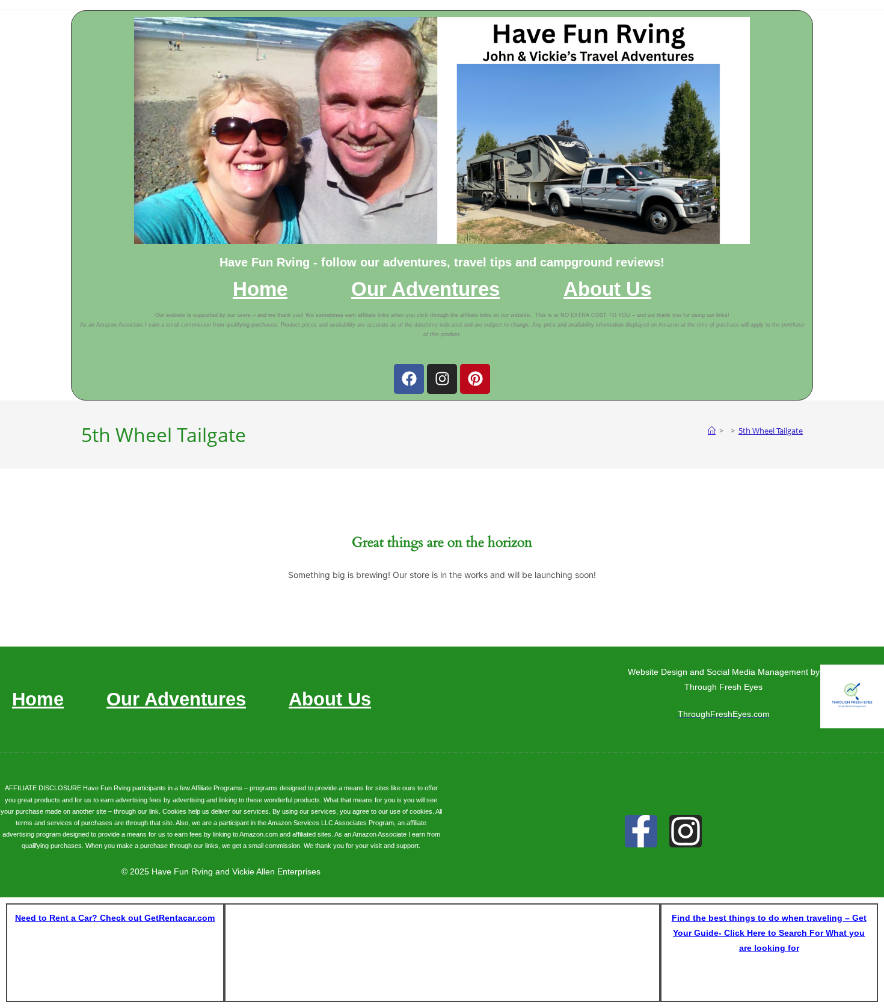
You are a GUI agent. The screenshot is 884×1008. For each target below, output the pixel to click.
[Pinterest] (475, 379)
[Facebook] (409, 379)
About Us (607, 289)
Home (260, 289)
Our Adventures (425, 289)
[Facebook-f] (641, 831)
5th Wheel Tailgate (770, 430)
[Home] (712, 430)
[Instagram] (442, 379)
